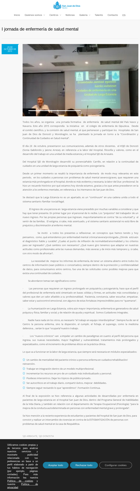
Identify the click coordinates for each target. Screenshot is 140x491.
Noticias (70, 15)
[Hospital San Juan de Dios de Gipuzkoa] (70, 5)
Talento (99, 15)
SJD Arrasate (30, 436)
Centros (53, 15)
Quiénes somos (33, 15)
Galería (83, 15)
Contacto (113, 15)
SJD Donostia (46, 436)
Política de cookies (20, 481)
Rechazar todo (83, 465)
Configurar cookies (116, 465)
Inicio (17, 15)
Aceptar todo (55, 465)
